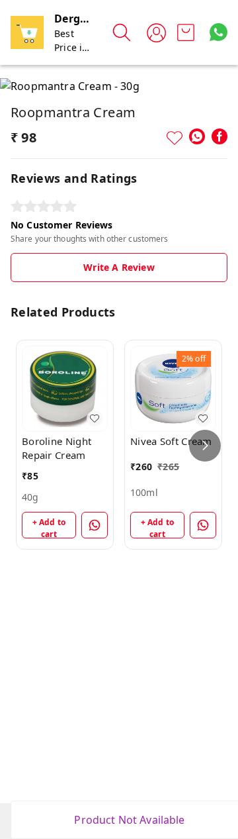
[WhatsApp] (197, 136)
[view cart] (185, 32)
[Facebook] (219, 136)
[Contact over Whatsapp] (218, 32)
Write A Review (118, 267)
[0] (185, 32)
